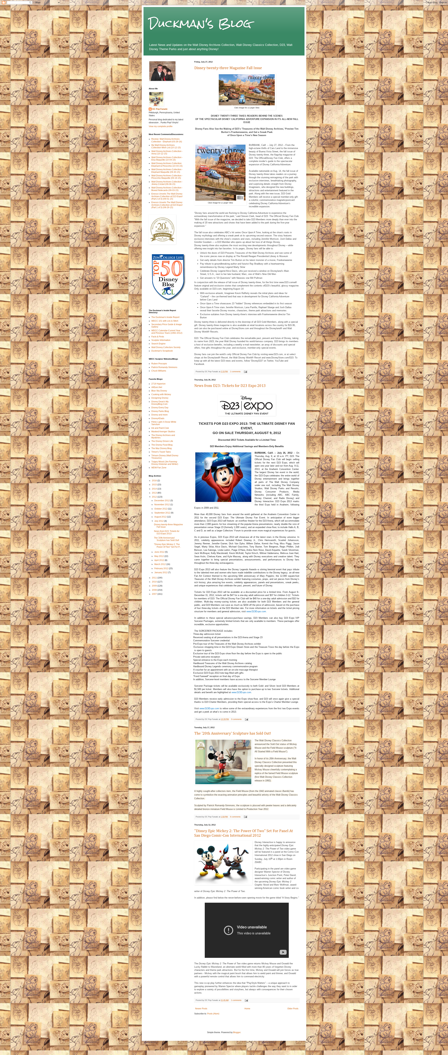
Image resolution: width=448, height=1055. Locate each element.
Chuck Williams (158, 371)
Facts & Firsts (157, 336)
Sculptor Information (160, 340)
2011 (154, 578)
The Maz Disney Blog (161, 448)
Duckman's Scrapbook (162, 351)
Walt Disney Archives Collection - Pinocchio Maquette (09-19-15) (167, 176)
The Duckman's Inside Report (165, 317)
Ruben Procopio (159, 363)
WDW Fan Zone (158, 467)
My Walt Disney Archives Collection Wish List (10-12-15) (166, 146)
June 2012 (159, 552)
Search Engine (158, 343)
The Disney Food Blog (162, 445)
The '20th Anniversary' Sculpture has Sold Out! (232, 733)
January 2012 (161, 572)
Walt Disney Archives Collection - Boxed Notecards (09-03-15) (167, 188)
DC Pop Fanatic (160, 109)
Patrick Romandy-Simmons (164, 367)
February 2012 (161, 568)
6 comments (235, 817)
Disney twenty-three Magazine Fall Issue (228, 68)
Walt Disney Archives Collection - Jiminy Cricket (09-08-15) (167, 183)
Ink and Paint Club (160, 428)
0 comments (236, 719)
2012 (154, 497)
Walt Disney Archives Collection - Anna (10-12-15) (167, 152)
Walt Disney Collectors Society (165, 347)
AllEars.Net (156, 387)
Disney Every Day (159, 407)
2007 (154, 594)
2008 (154, 590)
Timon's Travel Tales (161, 452)
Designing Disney (159, 398)
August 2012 (160, 517)
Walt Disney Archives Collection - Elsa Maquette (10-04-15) (167, 158)
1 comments (235, 371)
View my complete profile (161, 126)
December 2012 (162, 500)
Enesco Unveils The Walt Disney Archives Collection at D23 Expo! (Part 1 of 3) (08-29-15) (167, 205)
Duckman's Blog (200, 23)
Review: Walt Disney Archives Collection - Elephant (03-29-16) (166, 140)
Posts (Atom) (213, 1013)
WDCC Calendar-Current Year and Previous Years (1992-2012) (166, 331)
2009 (154, 586)
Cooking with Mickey (161, 394)
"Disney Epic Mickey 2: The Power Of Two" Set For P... (167, 545)
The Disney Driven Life (162, 441)
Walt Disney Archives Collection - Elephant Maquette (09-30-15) (167, 170)
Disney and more (159, 415)
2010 (154, 582)
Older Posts (292, 1008)
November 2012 (162, 504)
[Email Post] (245, 371)
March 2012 (160, 564)
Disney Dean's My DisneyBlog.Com (160, 402)
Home (247, 1008)
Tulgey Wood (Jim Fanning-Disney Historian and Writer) (164, 462)
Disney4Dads (157, 418)
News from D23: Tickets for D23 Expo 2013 (230, 386)
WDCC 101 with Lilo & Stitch (164, 321)
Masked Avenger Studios (163, 431)
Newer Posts (201, 1008)
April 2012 (159, 560)
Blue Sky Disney (159, 391)
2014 (154, 489)
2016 (154, 480)
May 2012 (159, 556)
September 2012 (162, 513)
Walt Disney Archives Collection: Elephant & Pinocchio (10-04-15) (167, 164)
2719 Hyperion (158, 384)
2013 (154, 493)
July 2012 (159, 521)
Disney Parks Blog (160, 411)
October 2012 (161, 509)
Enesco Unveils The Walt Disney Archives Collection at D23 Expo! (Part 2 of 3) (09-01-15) (167, 196)
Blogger (236, 1032)
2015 (154, 484)
